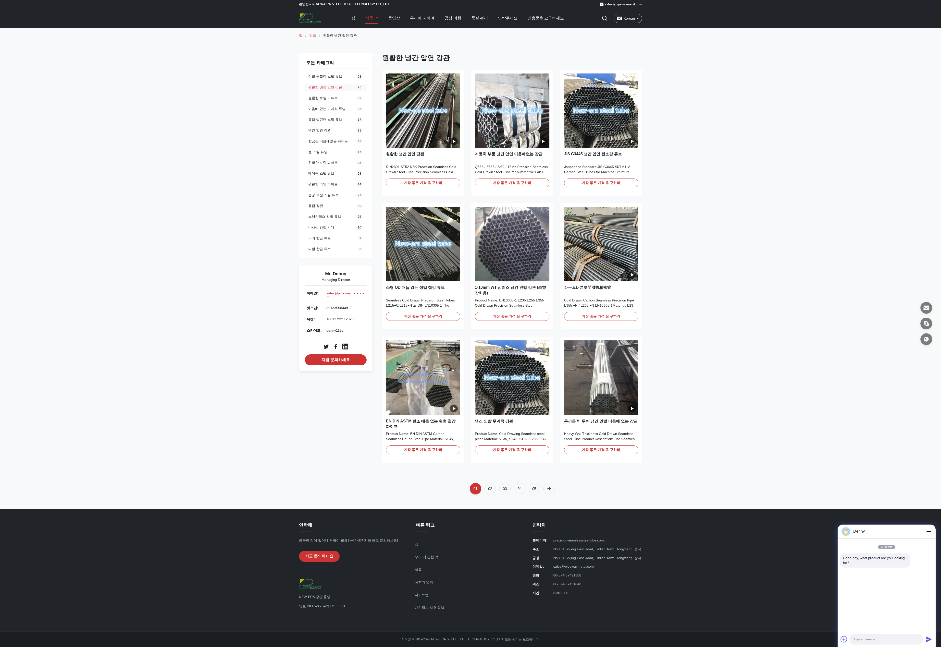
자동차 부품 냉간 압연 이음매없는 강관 (509, 154)
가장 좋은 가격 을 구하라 (423, 183)
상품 (312, 35)
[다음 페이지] (549, 488)
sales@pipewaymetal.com (623, 4)
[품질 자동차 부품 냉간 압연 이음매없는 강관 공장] (512, 110)
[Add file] (844, 639)
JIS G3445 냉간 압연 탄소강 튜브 (593, 154)
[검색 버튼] (604, 18)
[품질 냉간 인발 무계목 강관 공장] (512, 377)
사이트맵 (422, 595)
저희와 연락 (424, 582)
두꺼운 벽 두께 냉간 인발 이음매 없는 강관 (601, 421)
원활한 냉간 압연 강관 (405, 154)
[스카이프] (926, 323)
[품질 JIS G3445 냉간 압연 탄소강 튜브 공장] (601, 110)
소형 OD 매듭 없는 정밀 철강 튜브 (415, 287)
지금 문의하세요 (336, 360)
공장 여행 (453, 18)
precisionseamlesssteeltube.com (578, 540)
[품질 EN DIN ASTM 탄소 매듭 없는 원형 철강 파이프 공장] (423, 377)
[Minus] (929, 531)
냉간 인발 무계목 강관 (494, 421)
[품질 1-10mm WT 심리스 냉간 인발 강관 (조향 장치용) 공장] (512, 244)
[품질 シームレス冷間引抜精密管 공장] (601, 244)
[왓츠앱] (926, 339)
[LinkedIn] (345, 346)
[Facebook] (336, 346)
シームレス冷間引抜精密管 (587, 287)
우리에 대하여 (422, 18)
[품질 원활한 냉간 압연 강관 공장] (423, 110)
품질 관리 (479, 18)
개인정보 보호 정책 (429, 608)
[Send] (929, 639)
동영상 (394, 18)
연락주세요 (508, 18)
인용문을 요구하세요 (546, 18)
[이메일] (926, 308)
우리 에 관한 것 (426, 557)
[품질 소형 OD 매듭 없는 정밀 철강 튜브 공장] (423, 244)
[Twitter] (326, 346)
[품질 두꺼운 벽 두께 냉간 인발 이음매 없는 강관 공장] (601, 377)
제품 (369, 18)
